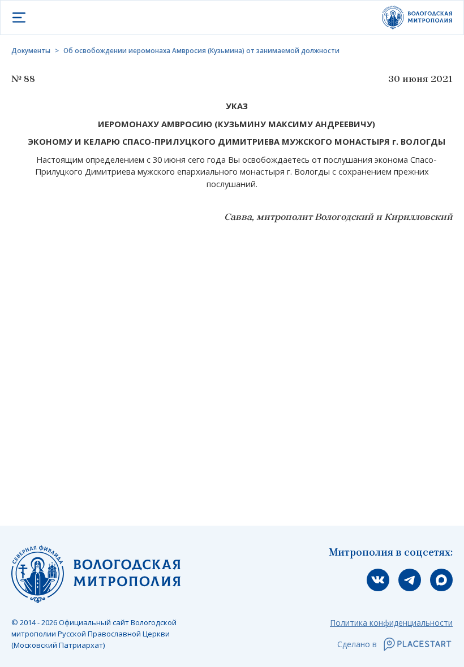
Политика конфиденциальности (391, 622)
